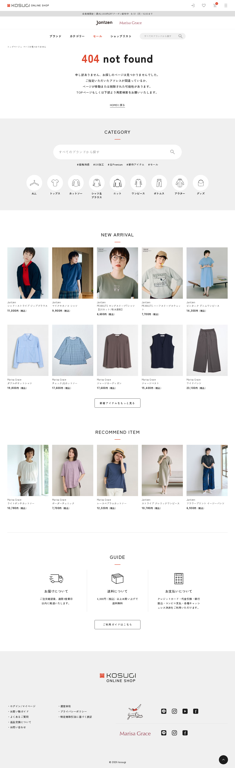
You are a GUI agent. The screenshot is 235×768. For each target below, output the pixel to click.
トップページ (13, 46)
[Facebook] (195, 711)
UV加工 (99, 164)
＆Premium (116, 164)
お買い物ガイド (19, 711)
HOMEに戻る (117, 105)
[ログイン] (193, 5)
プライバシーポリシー (73, 711)
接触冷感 (84, 164)
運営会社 (65, 706)
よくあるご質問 (19, 717)
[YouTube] (185, 711)
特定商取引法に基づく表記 (76, 717)
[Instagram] (174, 711)
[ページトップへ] (223, 759)
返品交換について (20, 722)
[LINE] (163, 711)
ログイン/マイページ (22, 706)
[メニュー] (226, 5)
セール (97, 36)
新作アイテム (136, 164)
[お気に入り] (204, 5)
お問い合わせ (18, 727)
